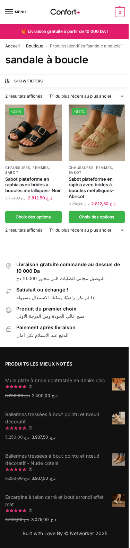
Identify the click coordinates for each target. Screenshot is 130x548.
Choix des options (33, 216)
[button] (119, 12)
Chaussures (17, 167)
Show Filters (28, 81)
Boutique (34, 45)
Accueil (12, 45)
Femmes (41, 167)
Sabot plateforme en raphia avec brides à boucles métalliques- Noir (33, 185)
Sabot (11, 172)
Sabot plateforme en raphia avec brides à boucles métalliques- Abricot (91, 187)
